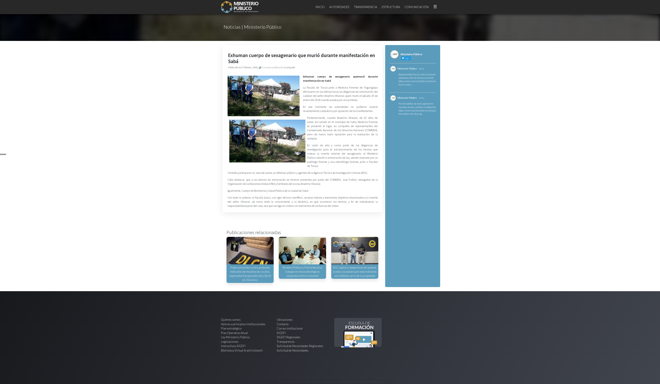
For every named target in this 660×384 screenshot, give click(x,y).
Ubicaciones (285, 319)
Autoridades (339, 7)
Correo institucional (290, 328)
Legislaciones (229, 341)
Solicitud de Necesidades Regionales (300, 346)
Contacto (283, 324)
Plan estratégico (231, 328)
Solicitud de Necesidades (293, 350)
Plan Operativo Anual (234, 333)
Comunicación (417, 7)
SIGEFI (281, 333)
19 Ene (421, 68)
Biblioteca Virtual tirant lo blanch (242, 350)
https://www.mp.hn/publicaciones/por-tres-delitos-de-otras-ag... (418, 112)
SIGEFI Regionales (288, 337)
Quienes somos (231, 319)
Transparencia (365, 7)
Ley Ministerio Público (235, 337)
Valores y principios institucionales (243, 324)
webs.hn (375, 381)
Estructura (391, 7)
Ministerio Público (407, 68)
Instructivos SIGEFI (233, 346)
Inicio (320, 7)
